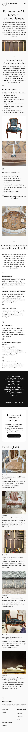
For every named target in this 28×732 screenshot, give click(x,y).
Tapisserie (4, 474)
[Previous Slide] (5, 220)
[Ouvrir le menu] (25, 4)
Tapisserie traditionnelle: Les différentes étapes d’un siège (13, 478)
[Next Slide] (22, 220)
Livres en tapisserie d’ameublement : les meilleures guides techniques (13, 679)
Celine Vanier (22, 481)
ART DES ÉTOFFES (12, 3)
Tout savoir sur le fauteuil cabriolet (12, 518)
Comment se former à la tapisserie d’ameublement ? (12, 638)
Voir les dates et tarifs (14, 436)
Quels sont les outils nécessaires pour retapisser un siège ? (12, 558)
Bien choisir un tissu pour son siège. (12, 598)
